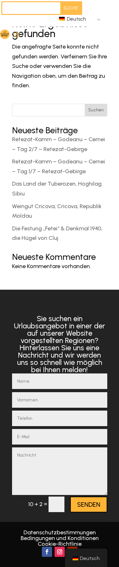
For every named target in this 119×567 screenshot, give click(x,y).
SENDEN (88, 504)
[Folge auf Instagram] (60, 552)
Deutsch (76, 19)
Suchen (96, 110)
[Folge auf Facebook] (47, 552)
